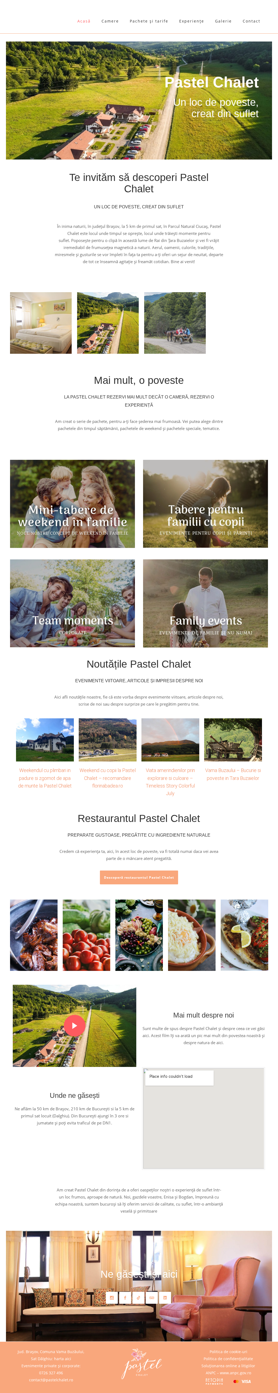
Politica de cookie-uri (228, 1351)
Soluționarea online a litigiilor (228, 1365)
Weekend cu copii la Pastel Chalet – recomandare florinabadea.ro (108, 778)
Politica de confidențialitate (228, 1358)
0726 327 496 (51, 1372)
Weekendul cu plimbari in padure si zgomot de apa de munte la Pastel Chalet (45, 778)
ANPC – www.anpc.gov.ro (228, 1372)
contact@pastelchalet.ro (51, 1379)
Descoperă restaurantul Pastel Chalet (139, 877)
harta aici (62, 1358)
